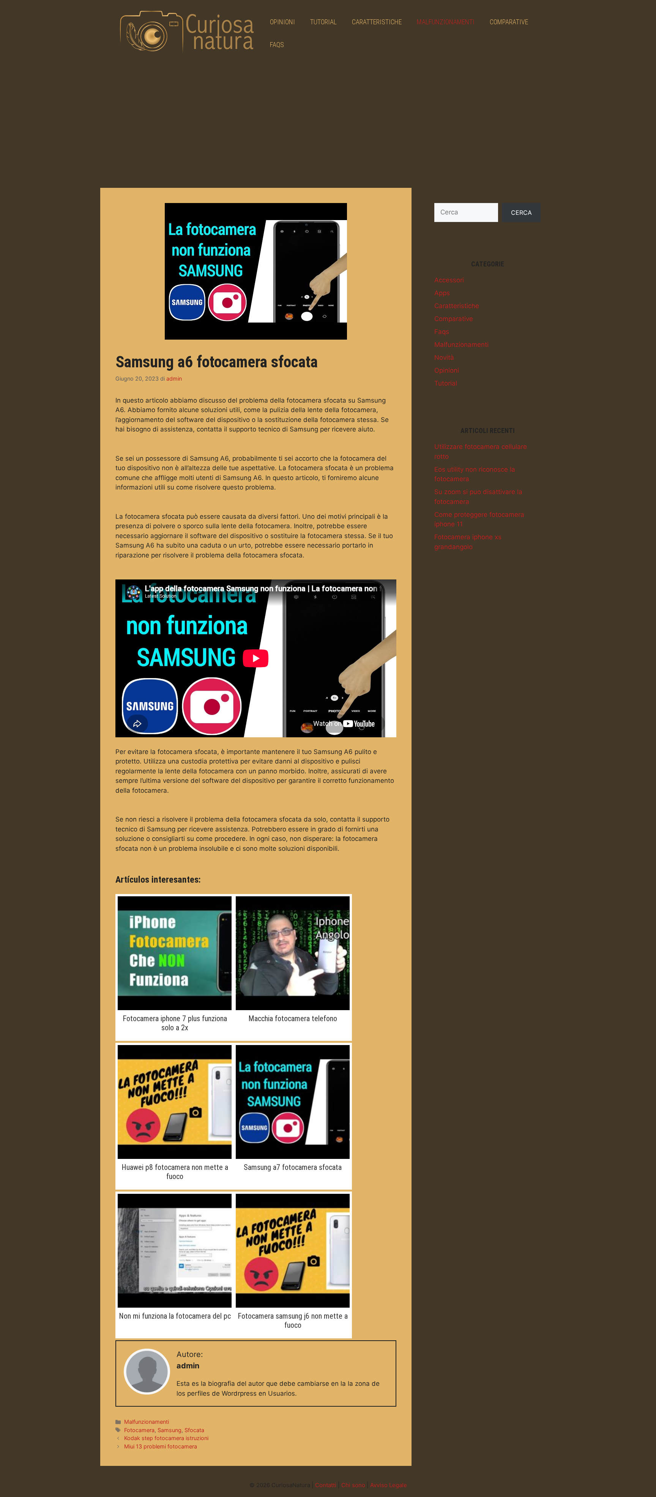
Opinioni (282, 22)
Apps (442, 293)
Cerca (521, 212)
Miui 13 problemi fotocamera (160, 1446)
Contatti (325, 1485)
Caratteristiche (377, 22)
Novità (444, 357)
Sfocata (194, 1430)
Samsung (169, 1430)
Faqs (277, 45)
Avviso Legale (388, 1485)
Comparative (509, 22)
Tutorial (323, 22)
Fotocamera (139, 1430)
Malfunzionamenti (446, 22)
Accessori (449, 280)
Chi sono (353, 1485)
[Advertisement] (328, 123)
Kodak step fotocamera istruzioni (166, 1438)
